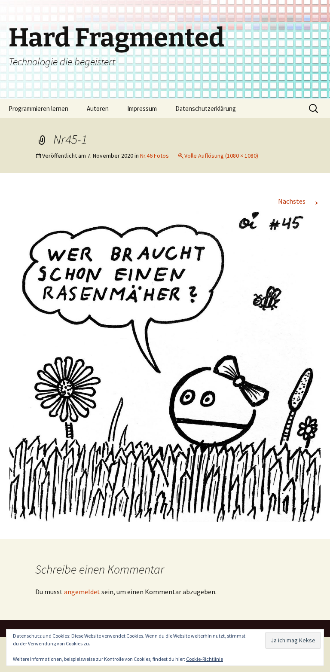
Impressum (142, 108)
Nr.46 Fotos (154, 155)
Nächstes (299, 201)
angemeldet (82, 591)
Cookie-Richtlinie (204, 659)
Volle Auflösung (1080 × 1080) (221, 155)
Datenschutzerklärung (205, 108)
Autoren (98, 108)
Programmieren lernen (38, 108)
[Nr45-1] (165, 365)
